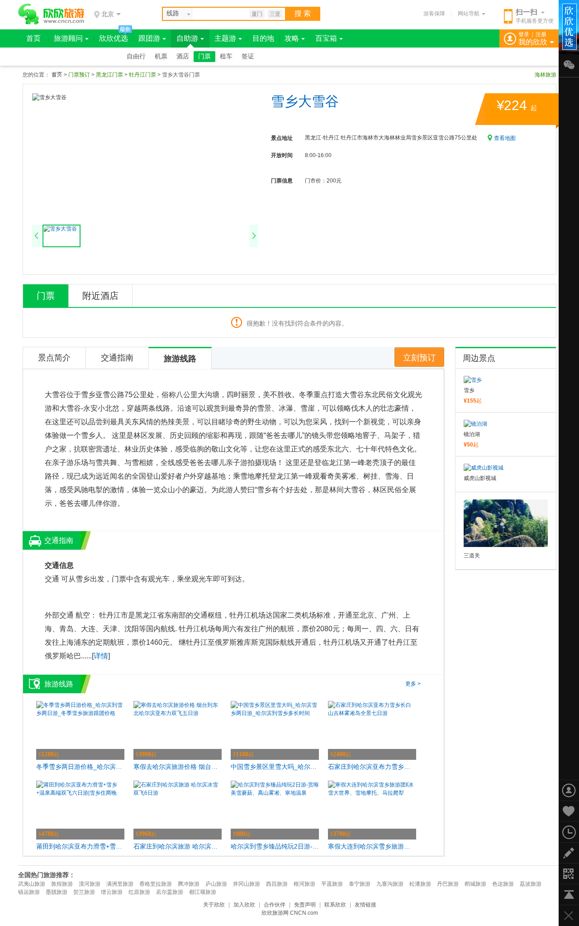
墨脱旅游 (56, 892)
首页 (33, 38)
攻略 (292, 38)
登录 (523, 34)
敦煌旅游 (62, 884)
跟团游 (149, 38)
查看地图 (505, 138)
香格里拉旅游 (155, 884)
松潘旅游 (420, 884)
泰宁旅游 (359, 884)
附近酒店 (100, 296)
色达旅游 (503, 884)
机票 (161, 56)
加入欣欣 (244, 905)
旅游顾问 (68, 38)
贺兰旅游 (84, 892)
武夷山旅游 (31, 884)
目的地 (263, 38)
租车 (226, 56)
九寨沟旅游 (389, 884)
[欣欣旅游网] (51, 14)
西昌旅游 (277, 884)
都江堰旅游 (202, 892)
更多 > (413, 684)
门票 (204, 56)
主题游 (225, 38)
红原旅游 (139, 892)
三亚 (275, 14)
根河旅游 (304, 884)
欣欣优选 (113, 38)
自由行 (136, 56)
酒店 (182, 56)
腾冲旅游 (188, 884)
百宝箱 (326, 38)
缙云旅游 (112, 892)
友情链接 (365, 905)
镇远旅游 (29, 892)
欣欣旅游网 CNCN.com (289, 913)
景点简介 (54, 357)
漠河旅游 (89, 884)
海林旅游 (545, 75)
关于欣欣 (214, 905)
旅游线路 (180, 358)
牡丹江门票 (142, 75)
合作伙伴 (274, 905)
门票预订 (79, 75)
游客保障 (434, 13)
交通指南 (117, 357)
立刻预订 (419, 357)
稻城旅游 (475, 884)
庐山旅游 (216, 884)
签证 (248, 56)
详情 (101, 656)
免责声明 (305, 905)
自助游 (187, 38)
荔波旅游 (530, 884)
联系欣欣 (335, 905)
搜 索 (302, 13)
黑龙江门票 (109, 75)
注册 (541, 34)
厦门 (257, 14)
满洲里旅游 (119, 884)
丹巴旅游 (448, 884)
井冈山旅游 (246, 884)
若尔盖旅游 (169, 892)
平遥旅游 (332, 884)
